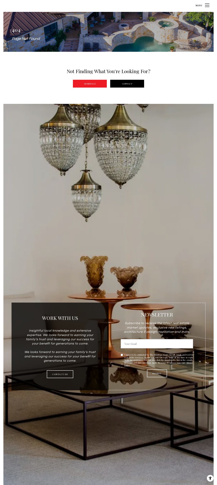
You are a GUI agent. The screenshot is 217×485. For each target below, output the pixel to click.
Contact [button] (127, 83)
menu (199, 5)
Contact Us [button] (60, 374)
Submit (157, 373)
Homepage (89, 83)
